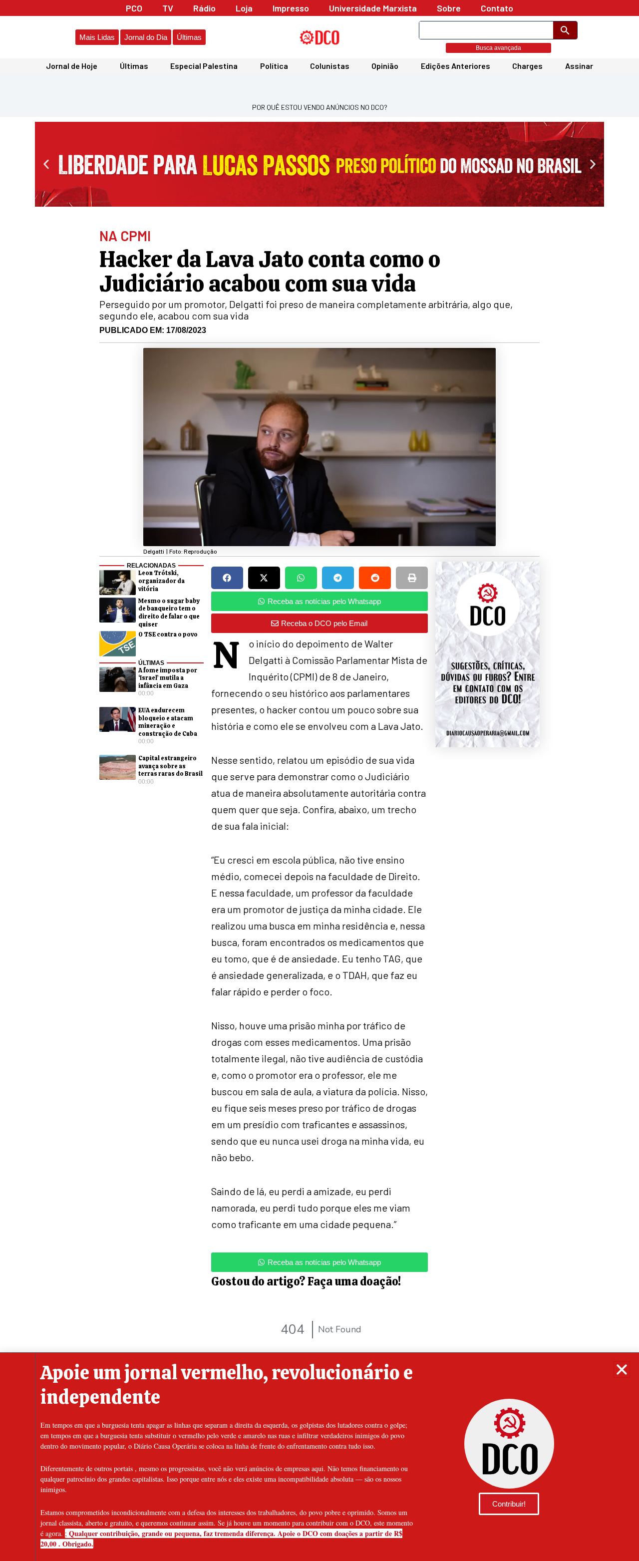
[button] (622, 1369)
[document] (319, 780)
